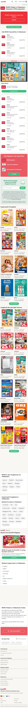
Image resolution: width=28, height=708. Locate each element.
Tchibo (4, 581)
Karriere (2, 655)
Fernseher (11, 521)
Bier (12, 504)
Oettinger (11, 518)
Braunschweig (19, 480)
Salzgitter (12, 486)
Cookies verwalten (18, 702)
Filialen (13, 642)
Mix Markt (5, 573)
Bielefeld (11, 480)
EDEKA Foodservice (8, 578)
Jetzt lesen (14, 557)
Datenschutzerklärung (16, 199)
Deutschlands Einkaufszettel (7, 679)
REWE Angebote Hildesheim (14, 27)
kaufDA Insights (4, 681)
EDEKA (4, 568)
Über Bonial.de (4, 651)
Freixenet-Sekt (6, 508)
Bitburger (5, 521)
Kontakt (15, 700)
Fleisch (15, 511)
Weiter (22, 187)
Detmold (4, 490)
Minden (18, 486)
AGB (2, 702)
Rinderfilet (18, 521)
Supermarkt (18, 642)
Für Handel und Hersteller (6, 653)
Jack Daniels (5, 504)
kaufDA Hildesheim (6, 642)
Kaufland (5, 566)
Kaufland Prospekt (4, 662)
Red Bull (4, 518)
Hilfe (2, 698)
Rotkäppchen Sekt (7, 511)
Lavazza (21, 511)
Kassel (4, 483)
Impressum (16, 698)
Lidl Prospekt (3, 673)
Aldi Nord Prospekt (4, 670)
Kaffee (23, 518)
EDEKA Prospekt (4, 660)
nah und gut (6, 571)
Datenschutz (3, 700)
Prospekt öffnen (14, 91)
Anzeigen (24, 4)
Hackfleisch (11, 514)
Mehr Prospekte (14, 303)
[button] (14, 76)
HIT (4, 576)
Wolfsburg (5, 486)
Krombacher (21, 508)
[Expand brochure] (14, 72)
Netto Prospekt (4, 671)
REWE (22, 617)
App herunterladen (4, 683)
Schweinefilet (6, 524)
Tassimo (17, 518)
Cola (16, 504)
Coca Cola (18, 514)
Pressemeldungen (4, 685)
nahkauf (5, 583)
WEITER (14, 20)
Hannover (5, 480)
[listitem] (7, 220)
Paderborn (10, 483)
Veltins (4, 514)
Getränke (14, 508)
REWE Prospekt (4, 664)
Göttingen (17, 483)
